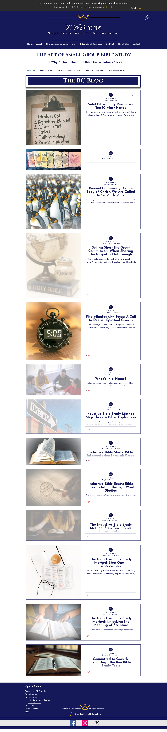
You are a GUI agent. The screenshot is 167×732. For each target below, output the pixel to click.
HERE (109, 7)
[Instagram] (85, 723)
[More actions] (135, 94)
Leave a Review (32, 708)
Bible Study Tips (46, 70)
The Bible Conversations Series (68, 70)
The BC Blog (30, 70)
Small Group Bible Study (94, 70)
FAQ (27, 712)
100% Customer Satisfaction (39, 700)
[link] (150, 17)
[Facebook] (73, 723)
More (110, 70)
